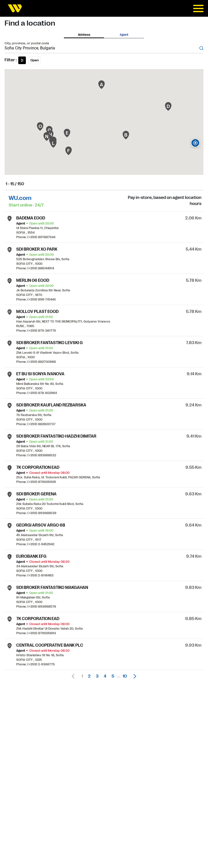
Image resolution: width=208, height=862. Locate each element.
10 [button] (125, 676)
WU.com (20, 198)
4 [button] (105, 676)
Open (34, 60)
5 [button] (113, 676)
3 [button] (97, 676)
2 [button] (89, 676)
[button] (133, 676)
